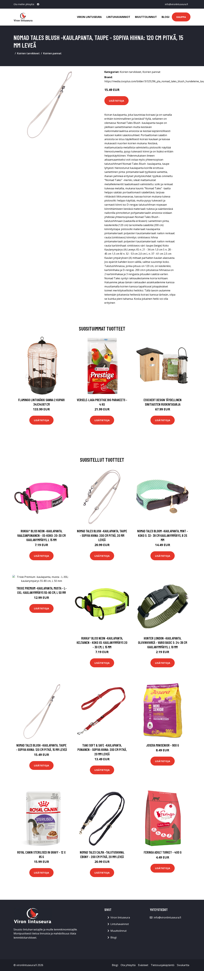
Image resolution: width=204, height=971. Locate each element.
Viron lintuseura (89, 17)
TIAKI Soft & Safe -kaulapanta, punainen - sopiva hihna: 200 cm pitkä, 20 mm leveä (102, 749)
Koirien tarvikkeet (28, 53)
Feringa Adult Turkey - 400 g (163, 852)
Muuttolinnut (146, 17)
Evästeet (143, 965)
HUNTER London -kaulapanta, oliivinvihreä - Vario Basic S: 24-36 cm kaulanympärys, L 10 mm (162, 642)
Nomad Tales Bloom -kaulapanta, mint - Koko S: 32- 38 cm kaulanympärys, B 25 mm (162, 535)
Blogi (165, 17)
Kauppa (181, 17)
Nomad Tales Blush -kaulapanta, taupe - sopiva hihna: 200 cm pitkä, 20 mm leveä (102, 535)
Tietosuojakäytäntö (162, 965)
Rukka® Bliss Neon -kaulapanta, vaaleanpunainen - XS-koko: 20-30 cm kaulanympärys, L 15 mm (41, 535)
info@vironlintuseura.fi (176, 4)
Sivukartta (183, 965)
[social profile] (38, 4)
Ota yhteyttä (128, 965)
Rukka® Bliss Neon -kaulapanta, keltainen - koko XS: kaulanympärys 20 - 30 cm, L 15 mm (102, 642)
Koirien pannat (52, 53)
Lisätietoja (116, 100)
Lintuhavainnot (118, 17)
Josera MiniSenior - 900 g (162, 745)
